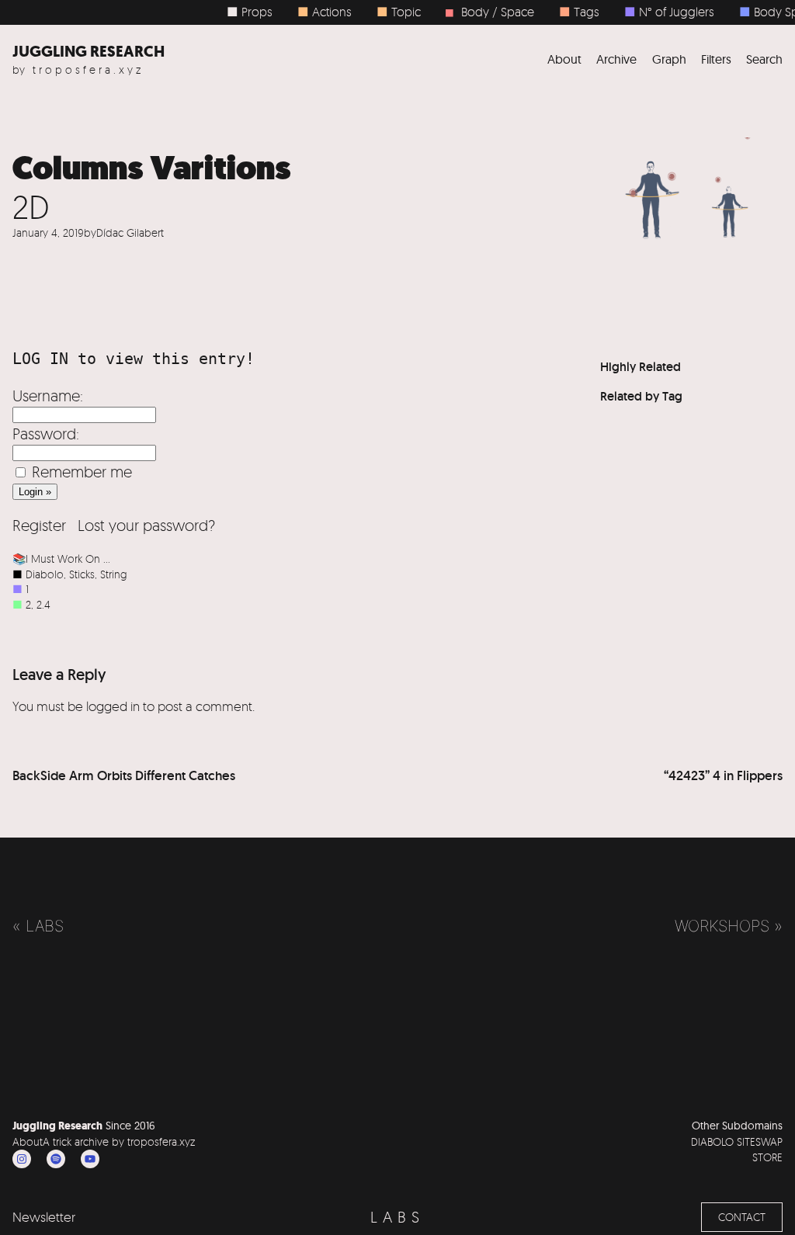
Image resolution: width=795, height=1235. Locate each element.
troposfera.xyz (88, 69)
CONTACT (741, 1216)
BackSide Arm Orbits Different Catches (123, 775)
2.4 (43, 604)
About (27, 1141)
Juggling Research (88, 51)
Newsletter (43, 1217)
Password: (45, 433)
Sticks (82, 574)
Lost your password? (146, 525)
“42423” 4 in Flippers (723, 775)
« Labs (38, 925)
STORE (767, 1157)
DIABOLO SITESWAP (737, 1141)
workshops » (729, 925)
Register (39, 525)
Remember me (82, 471)
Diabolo (45, 574)
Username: (47, 395)
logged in (113, 706)
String (113, 574)
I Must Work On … (68, 558)
